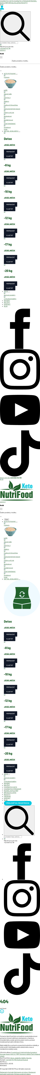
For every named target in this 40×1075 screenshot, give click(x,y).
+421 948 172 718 (11, 1060)
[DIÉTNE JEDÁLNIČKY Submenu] (19, 131)
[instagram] (20, 389)
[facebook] (20, 348)
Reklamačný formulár (7, 1072)
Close (6, 519)
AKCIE (6, 291)
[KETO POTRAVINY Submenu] (16, 74)
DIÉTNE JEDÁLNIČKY (11, 131)
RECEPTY (24, 3)
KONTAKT (7, 304)
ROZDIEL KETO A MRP (11, 791)
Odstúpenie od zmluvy (21, 1072)
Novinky (29, 1058)
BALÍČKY (7, 302)
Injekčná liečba (25, 1052)
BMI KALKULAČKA (14, 3)
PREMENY (7, 796)
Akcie (12, 1058)
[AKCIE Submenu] (9, 774)
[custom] (20, 476)
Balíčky (23, 1058)
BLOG (5, 306)
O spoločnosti (15, 1052)
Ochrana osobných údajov (22, 1074)
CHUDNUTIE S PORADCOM (22, 1)
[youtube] (20, 429)
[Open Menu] (1, 70)
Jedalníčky (17, 1058)
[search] (15, 26)
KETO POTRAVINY (10, 74)
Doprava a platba (25, 1054)
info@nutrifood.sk (22, 1060)
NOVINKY (7, 301)
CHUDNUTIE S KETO (6, 1)
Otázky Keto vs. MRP (13, 1054)
